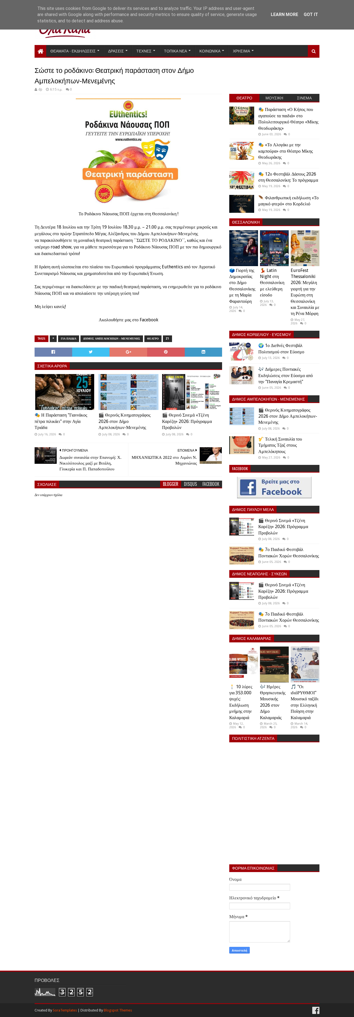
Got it (311, 14)
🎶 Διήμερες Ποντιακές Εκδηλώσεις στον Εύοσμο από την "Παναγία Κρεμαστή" (285, 375)
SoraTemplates (65, 1010)
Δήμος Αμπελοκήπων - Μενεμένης (111, 338)
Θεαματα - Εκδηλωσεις (73, 51)
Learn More (284, 14)
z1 (167, 338)
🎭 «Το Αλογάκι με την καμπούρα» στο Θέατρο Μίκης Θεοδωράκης (285, 151)
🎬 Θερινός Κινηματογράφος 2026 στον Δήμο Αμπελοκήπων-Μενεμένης (124, 421)
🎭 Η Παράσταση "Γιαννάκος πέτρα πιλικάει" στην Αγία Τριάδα (61, 421)
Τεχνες (144, 51)
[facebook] (315, 1010)
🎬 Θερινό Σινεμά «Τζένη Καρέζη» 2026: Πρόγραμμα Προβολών (187, 421)
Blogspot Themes (118, 1010)
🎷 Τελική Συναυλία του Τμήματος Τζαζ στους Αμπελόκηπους (280, 445)
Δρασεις (116, 51)
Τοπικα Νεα (175, 51)
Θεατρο (153, 338)
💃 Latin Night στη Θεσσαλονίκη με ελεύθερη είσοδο (272, 283)
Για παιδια (68, 338)
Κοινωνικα (209, 51)
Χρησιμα (241, 51)
